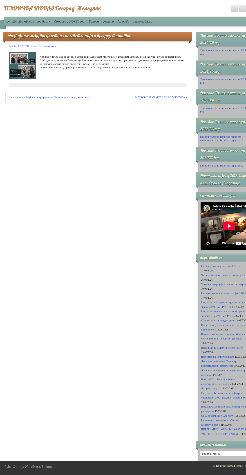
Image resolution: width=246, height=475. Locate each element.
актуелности (50, 46)
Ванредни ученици (101, 21)
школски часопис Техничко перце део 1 (221, 137)
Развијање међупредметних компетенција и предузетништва (69, 36)
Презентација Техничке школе (217, 356)
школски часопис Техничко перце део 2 (221, 140)
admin (33, 46)
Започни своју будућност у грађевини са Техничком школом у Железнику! (50, 97)
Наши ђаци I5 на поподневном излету (222, 347)
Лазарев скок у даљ (211, 388)
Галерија (123, 21)
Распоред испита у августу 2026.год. (221, 266)
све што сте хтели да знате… (27, 21)
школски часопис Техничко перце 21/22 (221, 165)
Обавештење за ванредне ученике (219, 320)
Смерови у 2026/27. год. (69, 21)
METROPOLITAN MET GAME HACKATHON (160, 97)
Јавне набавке (142, 21)
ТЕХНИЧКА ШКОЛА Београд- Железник (52, 8)
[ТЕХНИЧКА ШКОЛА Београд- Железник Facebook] (234, 8)
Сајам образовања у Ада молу (217, 416)
